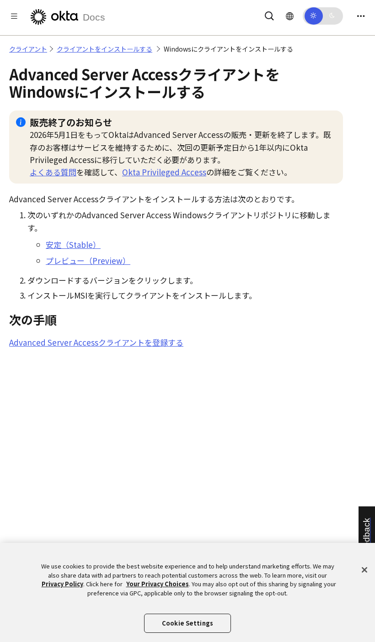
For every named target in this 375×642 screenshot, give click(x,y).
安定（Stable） (73, 244)
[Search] (269, 14)
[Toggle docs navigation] (14, 16)
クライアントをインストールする (104, 48)
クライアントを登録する (96, 342)
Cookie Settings (187, 623)
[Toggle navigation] (361, 16)
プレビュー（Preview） (88, 260)
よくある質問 (53, 172)
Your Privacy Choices (157, 583)
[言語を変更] (290, 15)
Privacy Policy (62, 583)
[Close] (364, 570)
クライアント (28, 48)
